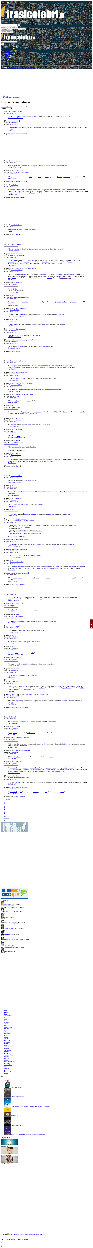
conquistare (45, 346)
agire (5, 1019)
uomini (59, 302)
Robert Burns (12, 506)
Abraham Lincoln (13, 194)
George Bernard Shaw (14, 167)
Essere (10, 733)
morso (33, 193)
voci (32, 621)
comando (38, 555)
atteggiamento (58, 274)
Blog (6, 63)
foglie (23, 544)
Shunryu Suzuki (12, 734)
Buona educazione (16, 161)
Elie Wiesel (7, 951)
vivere (68, 514)
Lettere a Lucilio (15, 551)
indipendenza (24, 686)
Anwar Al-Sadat (12, 515)
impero (22, 346)
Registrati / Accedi (6, 5)
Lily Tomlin (11, 677)
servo (28, 401)
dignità (39, 771)
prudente (17, 504)
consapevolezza (31, 268)
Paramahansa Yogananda (15, 654)
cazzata (27, 527)
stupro (17, 726)
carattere (32, 768)
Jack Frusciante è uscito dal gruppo (20, 777)
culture (74, 459)
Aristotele (10, 130)
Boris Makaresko (13, 723)
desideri (39, 127)
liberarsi (38, 566)
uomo (14, 189)
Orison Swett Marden (14, 773)
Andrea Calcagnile (13, 600)
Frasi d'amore (9, 49)
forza (5, 1066)
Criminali (13, 717)
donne (12, 302)
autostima (18, 394)
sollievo (15, 675)
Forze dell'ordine (15, 407)
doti (46, 792)
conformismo (28, 694)
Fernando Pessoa (13, 292)
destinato (64, 744)
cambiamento (31, 733)
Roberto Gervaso (13, 402)
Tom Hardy (11, 622)
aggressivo (25, 412)
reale (34, 578)
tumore (26, 539)
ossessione (19, 254)
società (16, 459)
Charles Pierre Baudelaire (15, 118)
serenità (6, 1048)
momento (35, 792)
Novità (32, 1234)
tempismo (22, 796)
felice (32, 653)
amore (23, 116)
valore (27, 459)
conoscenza (25, 394)
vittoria (75, 127)
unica (43, 165)
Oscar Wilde (11, 325)
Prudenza (13, 500)
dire (23, 165)
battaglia (82, 412)
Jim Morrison (12, 463)
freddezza (47, 424)
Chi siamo (12, 1234)
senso (33, 492)
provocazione (38, 769)
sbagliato (35, 165)
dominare (59, 177)
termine (71, 566)
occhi (64, 768)
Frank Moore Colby (13, 665)
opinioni (10, 579)
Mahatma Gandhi (13, 747)
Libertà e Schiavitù (16, 225)
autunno (39, 544)
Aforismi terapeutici (15, 244)
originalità (44, 694)
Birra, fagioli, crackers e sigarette (19, 297)
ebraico (51, 525)
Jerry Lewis (7, 945)
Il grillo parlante (14, 396)
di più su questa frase (11, 113)
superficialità (25, 573)
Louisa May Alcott (13, 380)
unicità (82, 688)
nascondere (49, 459)
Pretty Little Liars (18, 442)
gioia (63, 324)
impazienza (66, 177)
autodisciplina (20, 761)
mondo (23, 630)
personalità (19, 282)
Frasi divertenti (9, 54)
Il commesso (13, 487)
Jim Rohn (11, 279)
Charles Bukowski (13, 305)
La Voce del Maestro (16, 696)
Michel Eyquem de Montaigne (16, 437)
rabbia (6, 1032)
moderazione (8, 1065)
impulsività (23, 549)
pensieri (22, 584)
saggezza (40, 504)
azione (21, 675)
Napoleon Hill (12, 265)
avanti (6, 818)
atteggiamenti (78, 686)
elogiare (18, 466)
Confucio (10, 611)
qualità (66, 260)
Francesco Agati (13, 793)
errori (35, 610)
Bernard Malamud (13, 495)
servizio (34, 413)
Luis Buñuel (7, 934)
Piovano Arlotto (20, 907)
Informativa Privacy (40, 1234)
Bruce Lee (11, 643)
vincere (65, 412)
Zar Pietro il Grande (14, 348)
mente (17, 626)
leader (23, 418)
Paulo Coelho (12, 178)
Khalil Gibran (12, 704)
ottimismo (18, 372)
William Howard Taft (10, 928)
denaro (15, 578)
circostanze (19, 429)
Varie (6, 59)
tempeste (23, 378)
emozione (47, 566)
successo (49, 278)
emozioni (55, 568)
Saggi (11, 431)
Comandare (12, 555)
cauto (12, 504)
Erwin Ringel (12, 758)
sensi (27, 750)
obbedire (70, 700)
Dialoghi (12, 605)
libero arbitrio (19, 539)
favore (46, 177)
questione (84, 191)
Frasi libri (7, 52)
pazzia (6, 1070)
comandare (7, 1071)
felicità (17, 603)
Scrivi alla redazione (24, 1234)
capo (51, 757)
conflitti (22, 197)
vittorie (37, 641)
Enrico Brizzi (12, 784)
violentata (38, 721)
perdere (50, 189)
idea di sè (29, 340)
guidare (12, 413)
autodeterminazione (14, 689)
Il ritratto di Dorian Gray (17, 562)
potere (55, 389)
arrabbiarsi (7, 1063)
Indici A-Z (8, 61)
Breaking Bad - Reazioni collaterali (23, 520)
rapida (25, 675)
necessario (33, 116)
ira (57, 412)
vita (25, 274)
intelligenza (23, 308)
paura (16, 378)
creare (9, 367)
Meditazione (14, 122)
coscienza (11, 702)
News (17, 1234)
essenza (25, 768)
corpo (17, 584)
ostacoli (18, 750)
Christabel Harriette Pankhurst (13, 939)
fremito (19, 769)
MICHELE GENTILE (14, 337)
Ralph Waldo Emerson (14, 482)
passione (23, 750)
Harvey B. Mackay (13, 426)
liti (55, 189)
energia (6, 1010)
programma (67, 525)
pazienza (23, 181)
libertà (17, 234)
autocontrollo (31, 389)
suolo (54, 544)
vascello (43, 744)
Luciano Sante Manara (14, 632)
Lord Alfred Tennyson (14, 391)
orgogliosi (11, 461)
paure (41, 597)
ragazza (22, 721)
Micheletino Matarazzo (14, 546)
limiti (17, 319)
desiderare (42, 688)
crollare (64, 302)
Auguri (7, 58)
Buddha (6, 904)
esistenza (23, 519)
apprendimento (66, 688)
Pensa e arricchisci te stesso (18, 255)
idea (11, 492)
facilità (43, 324)
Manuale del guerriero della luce (19, 172)
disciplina (13, 260)
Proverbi (7, 56)
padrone (26, 229)
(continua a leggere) (56, 263)
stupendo (57, 597)
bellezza (18, 498)
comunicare (19, 170)
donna (62, 792)
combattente (37, 412)
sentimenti (25, 707)
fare (16, 249)
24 (5, 816)
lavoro (70, 262)
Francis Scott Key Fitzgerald (16, 316)
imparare (18, 700)
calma (32, 191)
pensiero (22, 314)
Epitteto (10, 231)
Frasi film (7, 51)
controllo (32, 260)
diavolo (19, 533)
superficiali (21, 566)
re (15, 290)
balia (45, 568)
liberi (73, 578)
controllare (56, 260)
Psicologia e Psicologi (17, 270)
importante (28, 424)
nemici (65, 127)
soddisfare (33, 514)
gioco (17, 116)
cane (62, 191)
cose (19, 274)
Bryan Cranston (12, 536)
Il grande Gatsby (15, 310)
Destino (13, 739)
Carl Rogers (11, 691)
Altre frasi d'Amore (16, 111)
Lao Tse (10, 415)
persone (15, 566)
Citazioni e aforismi (10, 47)
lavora (39, 177)
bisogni (26, 514)
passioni (62, 700)
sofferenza (22, 329)
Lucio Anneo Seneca (14, 557)
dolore (32, 324)
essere (40, 568)
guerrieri (18, 181)
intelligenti (25, 302)
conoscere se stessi (21, 134)
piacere (29, 568)
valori (69, 686)
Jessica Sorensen (9, 917)
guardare (48, 768)
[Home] (18, 40)
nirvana (26, 737)
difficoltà (48, 165)
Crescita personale (16, 681)
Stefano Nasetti (12, 581)
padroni (48, 578)
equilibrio (17, 782)
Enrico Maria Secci (13, 250)
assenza (6, 1058)
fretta (30, 177)
